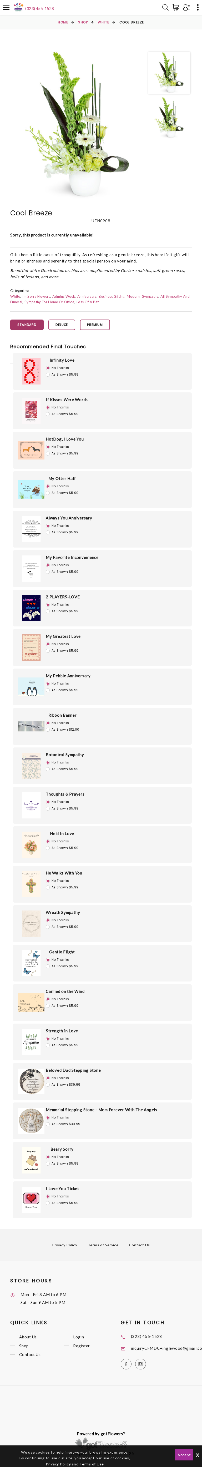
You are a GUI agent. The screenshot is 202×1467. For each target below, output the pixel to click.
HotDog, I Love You (65, 439)
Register (81, 1345)
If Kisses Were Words (67, 399)
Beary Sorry (62, 1149)
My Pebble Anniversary (68, 675)
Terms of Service (103, 1245)
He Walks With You (64, 873)
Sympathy (150, 296)
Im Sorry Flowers (36, 296)
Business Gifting (111, 296)
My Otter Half (62, 478)
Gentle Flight (62, 951)
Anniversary (87, 296)
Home (63, 22)
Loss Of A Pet (88, 302)
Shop (83, 22)
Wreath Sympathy (63, 912)
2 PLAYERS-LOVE (63, 596)
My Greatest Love (63, 636)
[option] (77, 125)
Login (78, 1337)
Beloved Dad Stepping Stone (73, 1070)
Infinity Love (62, 360)
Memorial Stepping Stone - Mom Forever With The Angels (101, 1109)
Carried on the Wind (65, 991)
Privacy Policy (64, 1245)
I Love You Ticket (62, 1188)
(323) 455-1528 (39, 8)
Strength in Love (62, 1030)
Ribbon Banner (62, 715)
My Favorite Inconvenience (72, 557)
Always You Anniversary (69, 517)
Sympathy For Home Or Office (49, 302)
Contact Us (139, 1245)
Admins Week (63, 296)
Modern (133, 296)
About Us (28, 1337)
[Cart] (177, 7)
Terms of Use (91, 1464)
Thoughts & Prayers (65, 794)
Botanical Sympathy (65, 754)
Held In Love (62, 833)
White (103, 22)
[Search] (165, 7)
